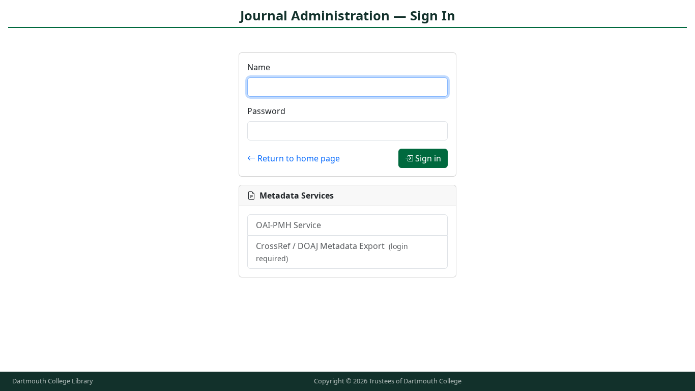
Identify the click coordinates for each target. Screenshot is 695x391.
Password (266, 111)
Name (258, 67)
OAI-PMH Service (288, 225)
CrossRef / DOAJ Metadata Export (332, 251)
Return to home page (298, 158)
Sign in (428, 158)
